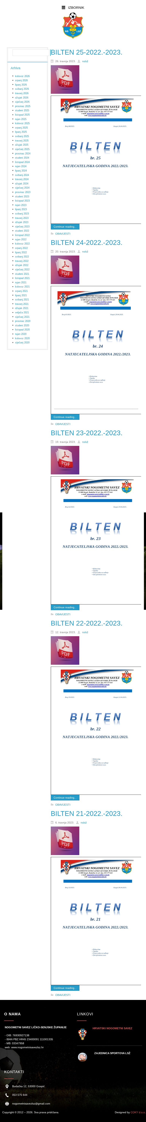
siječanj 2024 (22, 187)
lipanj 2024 (21, 170)
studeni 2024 (22, 157)
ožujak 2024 (21, 183)
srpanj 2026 (21, 80)
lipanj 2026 (21, 84)
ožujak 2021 (21, 308)
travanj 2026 (22, 93)
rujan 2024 (20, 166)
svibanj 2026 (22, 88)
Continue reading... (65, 226)
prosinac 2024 (22, 153)
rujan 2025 (20, 119)
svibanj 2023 (22, 213)
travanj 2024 (22, 179)
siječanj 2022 (22, 269)
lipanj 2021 (21, 295)
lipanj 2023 (21, 209)
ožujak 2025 (21, 144)
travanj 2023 (22, 218)
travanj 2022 (22, 261)
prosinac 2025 (22, 106)
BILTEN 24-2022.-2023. (86, 242)
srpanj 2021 (21, 291)
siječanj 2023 (22, 226)
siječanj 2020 (22, 342)
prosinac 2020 (22, 321)
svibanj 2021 (22, 299)
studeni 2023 (22, 196)
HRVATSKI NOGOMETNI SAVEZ (112, 1028)
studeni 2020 (22, 325)
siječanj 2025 (22, 149)
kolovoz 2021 (22, 286)
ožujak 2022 (21, 265)
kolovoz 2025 (22, 123)
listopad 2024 (22, 162)
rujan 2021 (20, 282)
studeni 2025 (22, 110)
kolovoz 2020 (22, 338)
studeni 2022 (22, 230)
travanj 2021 (22, 304)
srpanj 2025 (21, 127)
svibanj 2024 (22, 175)
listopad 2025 (22, 114)
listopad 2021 (22, 278)
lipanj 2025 (21, 131)
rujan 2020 (20, 334)
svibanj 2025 (22, 136)
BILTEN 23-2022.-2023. (86, 433)
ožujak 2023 (21, 222)
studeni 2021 (22, 273)
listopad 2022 (22, 235)
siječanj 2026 (22, 101)
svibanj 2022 (22, 256)
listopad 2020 (22, 329)
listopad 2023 (22, 200)
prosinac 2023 (22, 192)
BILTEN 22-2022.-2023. (86, 623)
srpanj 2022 (21, 248)
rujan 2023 (20, 205)
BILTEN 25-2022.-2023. (86, 52)
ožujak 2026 (21, 97)
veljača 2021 (22, 312)
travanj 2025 (22, 140)
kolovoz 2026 (22, 76)
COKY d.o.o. (138, 1112)
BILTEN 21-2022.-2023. (86, 813)
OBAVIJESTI (62, 233)
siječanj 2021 (22, 316)
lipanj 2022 (21, 252)
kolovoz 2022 (22, 243)
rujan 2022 (20, 239)
